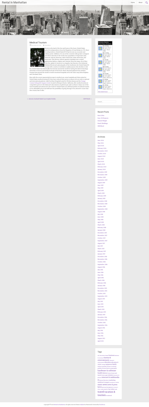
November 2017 (102, 235)
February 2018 (102, 227)
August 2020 (101, 156)
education (107, 362)
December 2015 (102, 288)
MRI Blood (101, 126)
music (100, 385)
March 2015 (101, 309)
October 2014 (102, 322)
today (112, 389)
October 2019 (102, 177)
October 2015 (102, 293)
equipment (108, 364)
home (109, 373)
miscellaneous (112, 382)
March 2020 (101, 164)
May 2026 (101, 143)
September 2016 (102, 264)
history (105, 373)
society (102, 389)
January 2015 (101, 314)
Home (133, 2)
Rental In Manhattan (14, 2)
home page (104, 375)
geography (114, 368)
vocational (109, 395)
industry (110, 375)
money (117, 382)
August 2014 (101, 328)
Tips (109, 389)
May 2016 (100, 275)
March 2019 (101, 193)
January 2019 (101, 198)
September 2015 (102, 296)
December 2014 (102, 317)
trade (115, 389)
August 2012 (101, 338)
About (140, 2)
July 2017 (100, 246)
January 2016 (101, 285)
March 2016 (101, 280)
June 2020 (101, 159)
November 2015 (102, 291)
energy (103, 364)
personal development (107, 387)
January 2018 (101, 230)
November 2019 (102, 174)
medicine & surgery (103, 382)
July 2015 (100, 301)
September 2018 (102, 209)
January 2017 (101, 254)
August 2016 (101, 267)
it (98, 380)
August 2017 (101, 243)
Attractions (102, 355)
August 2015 (101, 299)
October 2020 (102, 153)
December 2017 (102, 233)
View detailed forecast (103, 91)
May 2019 (100, 188)
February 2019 (102, 196)
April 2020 (101, 161)
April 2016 (101, 277)
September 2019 (102, 180)
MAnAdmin (47, 45)
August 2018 (101, 211)
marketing (112, 380)
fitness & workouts (111, 366)
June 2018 (100, 217)
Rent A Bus (101, 115)
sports (106, 389)
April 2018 (101, 222)
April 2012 (101, 341)
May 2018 (100, 219)
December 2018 (102, 201)
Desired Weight (102, 121)
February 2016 (102, 283)
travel (101, 391)
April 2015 (101, 306)
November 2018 (102, 204)
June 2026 (101, 140)
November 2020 (103, 151)
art (98, 355)
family (114, 364)
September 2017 (102, 240)
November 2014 (102, 320)
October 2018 (102, 206)
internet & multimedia (110, 377)
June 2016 (100, 272)
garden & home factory (104, 368)
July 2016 (100, 270)
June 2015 (100, 304)
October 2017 (102, 238)
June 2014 (100, 333)
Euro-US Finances (103, 118)
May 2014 (100, 336)
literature (106, 380)
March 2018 (101, 225)
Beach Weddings (103, 123)
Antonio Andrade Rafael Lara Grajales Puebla (41, 99)
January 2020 (102, 169)
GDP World (87, 99)
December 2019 (102, 172)
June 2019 (100, 185)
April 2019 (101, 190)
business (112, 355)
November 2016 (102, 259)
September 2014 (102, 325)
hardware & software (107, 370)
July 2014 (100, 330)
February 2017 (102, 251)
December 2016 (102, 256)
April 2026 (101, 145)
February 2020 (102, 167)
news (105, 384)
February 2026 (102, 148)
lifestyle (101, 380)
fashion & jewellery (102, 366)
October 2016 (102, 262)
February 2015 (102, 312)
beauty (106, 355)
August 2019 (101, 182)
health (100, 373)
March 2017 (101, 248)
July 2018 (100, 214)
